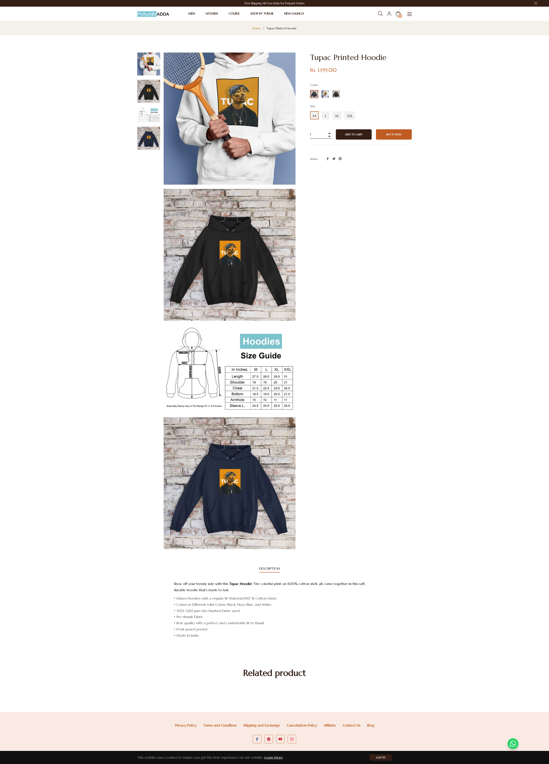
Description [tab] (269, 568)
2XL (350, 116)
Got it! (380, 757)
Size (312, 106)
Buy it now (393, 134)
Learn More (273, 757)
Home (256, 28)
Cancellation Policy (302, 725)
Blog (370, 725)
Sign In (389, 13)
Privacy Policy (185, 725)
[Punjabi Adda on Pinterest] (269, 739)
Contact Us (351, 725)
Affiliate (330, 725)
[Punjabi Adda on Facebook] (257, 739)
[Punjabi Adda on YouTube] (280, 739)
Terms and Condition (220, 725)
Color (314, 85)
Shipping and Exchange (261, 725)
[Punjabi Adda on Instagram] (292, 739)
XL (337, 116)
